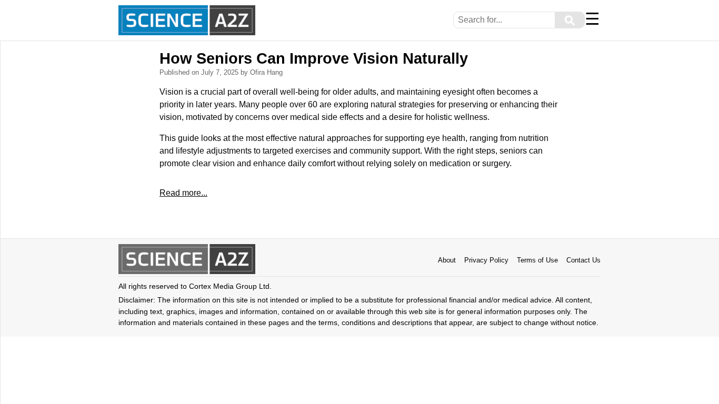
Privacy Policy (486, 260)
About (447, 260)
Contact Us (583, 260)
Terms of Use (537, 260)
